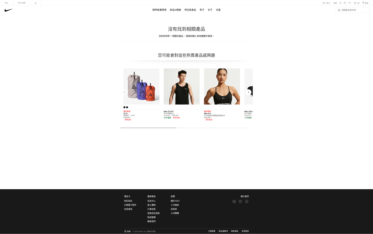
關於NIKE (175, 201)
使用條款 (245, 231)
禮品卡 (127, 196)
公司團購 (175, 213)
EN (358, 3)
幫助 (335, 3)
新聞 (173, 196)
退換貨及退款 (153, 213)
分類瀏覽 (211, 231)
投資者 (174, 209)
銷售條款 (234, 231)
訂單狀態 (151, 209)
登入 (328, 3)
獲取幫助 (151, 196)
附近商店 (128, 201)
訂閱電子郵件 (130, 205)
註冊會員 (128, 209)
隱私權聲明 (223, 231)
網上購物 (151, 205)
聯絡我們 (151, 221)
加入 (324, 3)
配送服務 (151, 217)
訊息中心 (151, 201)
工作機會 (175, 205)
